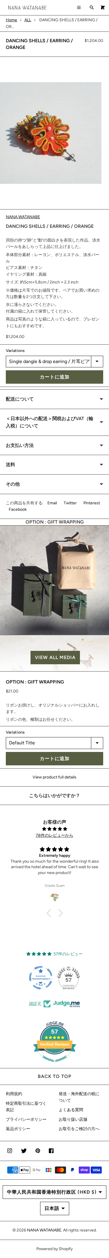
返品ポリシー (18, 1128)
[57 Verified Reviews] (55, 1065)
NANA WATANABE (23, 216)
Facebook (18, 509)
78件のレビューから (54, 835)
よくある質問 (71, 1109)
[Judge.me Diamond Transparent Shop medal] (40, 977)
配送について (20, 399)
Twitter (70, 503)
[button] (54, 657)
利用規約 (14, 1093)
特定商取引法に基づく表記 (26, 1106)
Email (52, 503)
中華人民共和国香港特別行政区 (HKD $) (52, 1192)
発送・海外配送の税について (79, 1097)
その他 (13, 484)
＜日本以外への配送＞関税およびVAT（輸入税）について (49, 422)
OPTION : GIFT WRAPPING (35, 682)
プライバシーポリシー (26, 1119)
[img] (54, 829)
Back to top (55, 1076)
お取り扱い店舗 (73, 1119)
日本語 (51, 1208)
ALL (27, 19)
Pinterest (91, 503)
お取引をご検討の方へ (79, 1128)
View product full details (54, 777)
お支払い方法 (20, 445)
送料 (10, 464)
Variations (15, 350)
